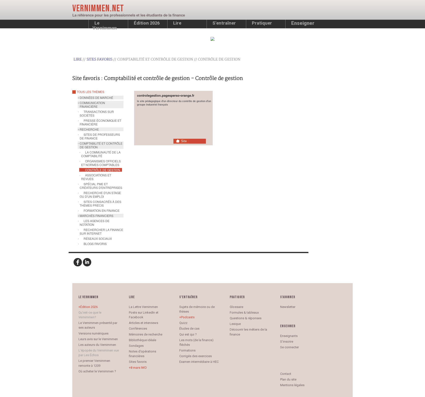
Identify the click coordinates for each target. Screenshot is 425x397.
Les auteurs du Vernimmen (97, 345)
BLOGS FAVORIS (95, 244)
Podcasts (188, 317)
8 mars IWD (139, 367)
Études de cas (189, 328)
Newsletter (287, 307)
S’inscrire (286, 341)
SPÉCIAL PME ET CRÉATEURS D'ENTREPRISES (101, 186)
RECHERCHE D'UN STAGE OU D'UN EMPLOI (100, 194)
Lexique (235, 324)
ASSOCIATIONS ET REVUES (96, 177)
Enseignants (289, 336)
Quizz (183, 323)
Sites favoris (99, 59)
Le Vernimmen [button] (104, 24)
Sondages (136, 346)
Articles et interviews (143, 323)
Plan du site (288, 379)
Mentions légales (292, 385)
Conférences (138, 328)
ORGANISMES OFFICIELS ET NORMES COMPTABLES (101, 163)
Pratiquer (262, 23)
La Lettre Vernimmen (143, 307)
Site (184, 141)
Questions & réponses (245, 318)
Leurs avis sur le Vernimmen (98, 339)
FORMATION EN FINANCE (102, 210)
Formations (187, 350)
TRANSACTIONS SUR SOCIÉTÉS (97, 113)
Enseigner (302, 23)
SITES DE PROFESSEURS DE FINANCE (100, 136)
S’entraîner (224, 23)
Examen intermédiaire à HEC (199, 362)
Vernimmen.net (98, 8)
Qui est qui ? (188, 334)
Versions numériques (93, 333)
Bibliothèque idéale (142, 340)
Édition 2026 (89, 307)
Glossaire (236, 307)
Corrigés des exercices (195, 356)
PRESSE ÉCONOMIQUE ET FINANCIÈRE (100, 122)
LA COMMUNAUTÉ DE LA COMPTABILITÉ (101, 154)
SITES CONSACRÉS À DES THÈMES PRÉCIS (100, 203)
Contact (285, 374)
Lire (177, 23)
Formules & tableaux (244, 312)
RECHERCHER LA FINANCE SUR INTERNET (101, 231)
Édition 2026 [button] (147, 23)
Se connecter (289, 347)
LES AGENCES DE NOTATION (94, 223)
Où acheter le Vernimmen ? (97, 371)
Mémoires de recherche (145, 334)
